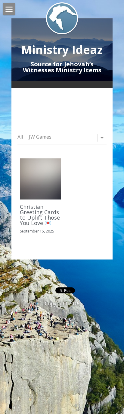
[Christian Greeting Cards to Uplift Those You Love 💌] (40, 179)
